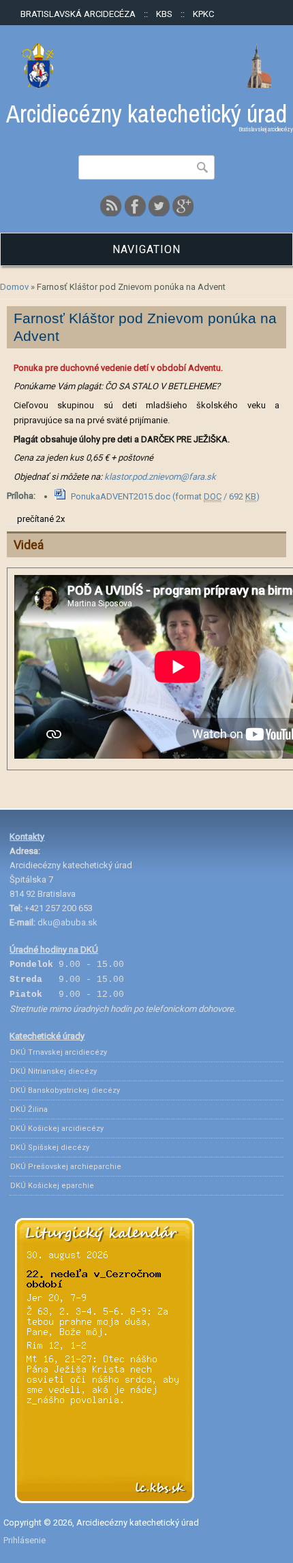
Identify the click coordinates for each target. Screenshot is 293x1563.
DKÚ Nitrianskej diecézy (53, 1071)
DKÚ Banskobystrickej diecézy (65, 1090)
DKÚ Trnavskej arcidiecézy (58, 1052)
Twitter (159, 205)
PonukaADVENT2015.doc (165, 496)
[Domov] (146, 85)
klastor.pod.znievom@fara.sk (160, 477)
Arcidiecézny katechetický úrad (146, 114)
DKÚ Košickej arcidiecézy (57, 1128)
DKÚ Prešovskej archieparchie (65, 1166)
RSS (111, 205)
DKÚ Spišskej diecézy (49, 1147)
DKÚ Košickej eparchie (52, 1185)
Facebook (135, 205)
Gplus (183, 205)
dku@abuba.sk (67, 922)
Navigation (146, 249)
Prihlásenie (24, 1540)
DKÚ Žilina (29, 1109)
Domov (14, 287)
